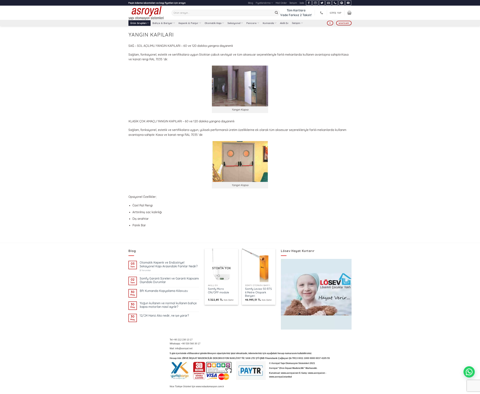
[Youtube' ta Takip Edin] (348, 2)
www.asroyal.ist (316, 373)
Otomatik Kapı (213, 23)
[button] (469, 372)
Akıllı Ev (284, 23)
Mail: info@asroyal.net (181, 348)
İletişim (293, 2)
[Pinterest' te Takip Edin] (342, 2)
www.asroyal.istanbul (280, 376)
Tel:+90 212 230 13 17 (181, 339)
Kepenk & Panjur (188, 23)
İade (302, 2)
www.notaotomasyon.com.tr (210, 386)
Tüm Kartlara (296, 10)
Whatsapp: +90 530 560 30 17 (185, 343)
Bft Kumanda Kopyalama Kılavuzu (164, 291)
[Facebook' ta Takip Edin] (309, 2)
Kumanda (268, 23)
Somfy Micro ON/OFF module (218, 290)
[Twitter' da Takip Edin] (322, 2)
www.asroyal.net (289, 373)
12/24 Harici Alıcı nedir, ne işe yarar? (164, 315)
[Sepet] (349, 13)
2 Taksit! (306, 15)
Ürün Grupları (138, 23)
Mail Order (281, 2)
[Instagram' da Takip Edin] (315, 2)
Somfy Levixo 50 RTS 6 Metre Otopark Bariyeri (258, 292)
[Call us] (335, 2)
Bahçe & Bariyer (162, 23)
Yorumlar (145, 270)
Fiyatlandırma (263, 2)
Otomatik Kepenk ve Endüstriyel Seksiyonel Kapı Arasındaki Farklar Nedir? (169, 264)
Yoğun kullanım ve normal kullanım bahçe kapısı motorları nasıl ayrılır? (168, 305)
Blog (250, 2)
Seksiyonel (233, 23)
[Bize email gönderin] (329, 2)
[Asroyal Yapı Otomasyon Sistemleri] (147, 13)
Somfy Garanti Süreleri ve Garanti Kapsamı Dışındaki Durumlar (169, 280)
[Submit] (276, 13)
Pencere (251, 23)
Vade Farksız (289, 15)
